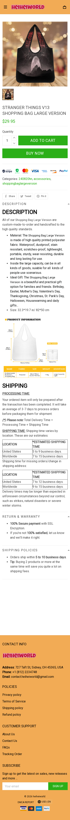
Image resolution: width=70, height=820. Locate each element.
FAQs (6, 747)
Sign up (58, 786)
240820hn (25, 179)
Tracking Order (12, 754)
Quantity (7, 131)
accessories (42, 179)
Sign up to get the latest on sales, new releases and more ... (34, 776)
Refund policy (11, 714)
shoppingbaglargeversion (19, 183)
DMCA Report (26, 802)
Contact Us (9, 741)
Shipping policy (12, 708)
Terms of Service (14, 701)
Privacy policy (11, 695)
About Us (8, 734)
